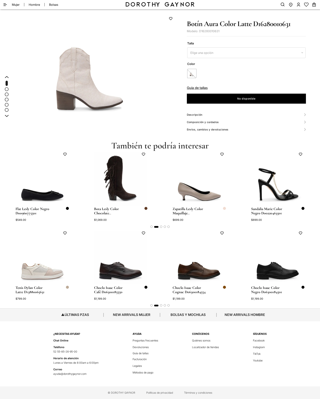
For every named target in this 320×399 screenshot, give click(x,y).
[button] (89, 65)
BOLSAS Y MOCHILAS (188, 315)
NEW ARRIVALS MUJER (131, 315)
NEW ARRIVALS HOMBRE (245, 315)
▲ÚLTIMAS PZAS (75, 315)
